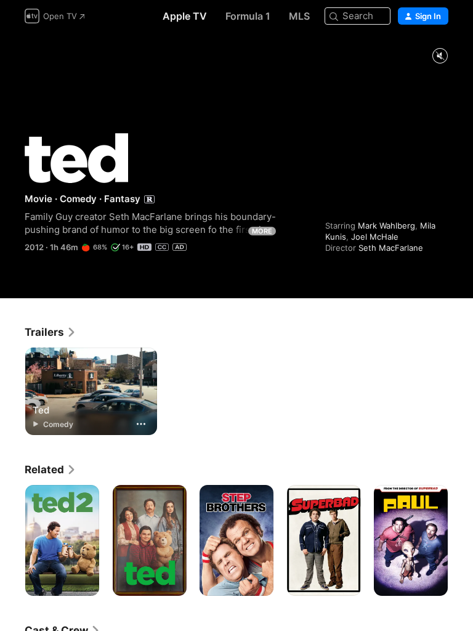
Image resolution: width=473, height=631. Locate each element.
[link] (50, 332)
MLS (299, 16)
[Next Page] (460, 540)
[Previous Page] (12, 540)
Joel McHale (374, 237)
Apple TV (185, 16)
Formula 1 (247, 16)
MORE (262, 231)
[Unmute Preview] (439, 56)
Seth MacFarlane (390, 248)
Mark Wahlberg (386, 225)
